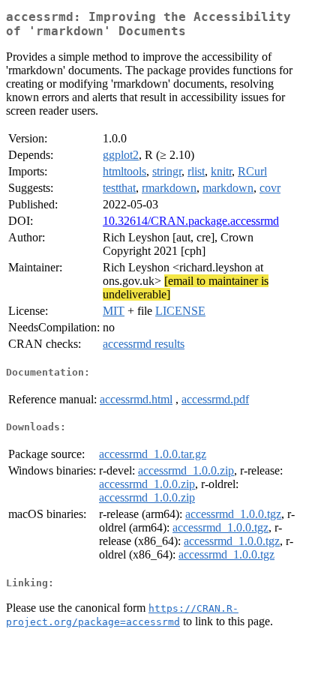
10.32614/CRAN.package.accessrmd (191, 220)
